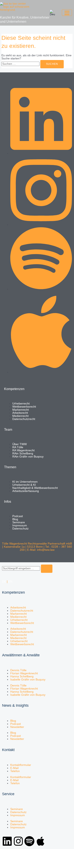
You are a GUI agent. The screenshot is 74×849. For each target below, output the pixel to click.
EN (10, 581)
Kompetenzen (13, 592)
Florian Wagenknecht (24, 673)
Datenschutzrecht (21, 610)
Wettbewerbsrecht (22, 623)
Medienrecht (18, 616)
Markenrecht (18, 613)
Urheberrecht (19, 619)
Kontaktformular (20, 764)
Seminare (16, 809)
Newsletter (17, 727)
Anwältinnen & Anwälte (21, 655)
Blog (13, 720)
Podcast (15, 723)
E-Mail (14, 768)
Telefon (15, 771)
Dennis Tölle (18, 670)
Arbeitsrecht (18, 607)
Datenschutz (18, 812)
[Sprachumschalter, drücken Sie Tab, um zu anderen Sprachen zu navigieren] (52, 12)
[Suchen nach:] (20, 63)
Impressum (17, 815)
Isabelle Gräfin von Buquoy (27, 679)
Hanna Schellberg (22, 676)
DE (4, 581)
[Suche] (46, 569)
